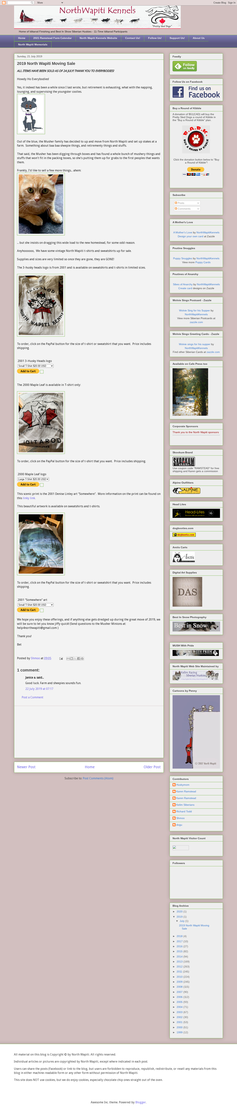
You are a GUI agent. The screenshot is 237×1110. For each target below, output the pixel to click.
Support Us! (177, 38)
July (182, 920)
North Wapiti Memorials (32, 44)
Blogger (140, 1102)
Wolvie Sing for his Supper (194, 310)
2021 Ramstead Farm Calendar (52, 38)
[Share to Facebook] (79, 658)
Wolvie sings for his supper (194, 344)
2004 (180, 1006)
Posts (180, 202)
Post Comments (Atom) (98, 778)
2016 (180, 946)
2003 (180, 1012)
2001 (180, 1022)
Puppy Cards (203, 262)
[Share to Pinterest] (82, 658)
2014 (180, 956)
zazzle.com (196, 322)
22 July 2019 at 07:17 (39, 689)
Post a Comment (32, 697)
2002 (180, 1017)
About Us (199, 38)
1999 (180, 1032)
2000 (180, 1027)
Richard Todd (184, 811)
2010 (180, 976)
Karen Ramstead (186, 791)
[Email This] (68, 658)
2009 (180, 981)
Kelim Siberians (185, 804)
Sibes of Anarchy (183, 284)
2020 (180, 911)
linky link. (29, 498)
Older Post (152, 767)
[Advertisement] (89, 732)
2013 (180, 961)
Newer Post (26, 767)
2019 (180, 916)
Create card (185, 288)
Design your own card (190, 236)
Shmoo (180, 818)
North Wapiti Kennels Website (98, 38)
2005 (180, 1001)
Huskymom (182, 784)
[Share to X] (75, 658)
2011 (180, 971)
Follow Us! (155, 38)
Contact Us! (132, 38)
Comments (184, 208)
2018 (180, 936)
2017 (180, 941)
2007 (180, 991)
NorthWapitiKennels (207, 232)
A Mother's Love (182, 232)
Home (21, 38)
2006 (180, 996)
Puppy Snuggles (182, 258)
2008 (180, 986)
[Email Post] (61, 658)
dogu (179, 824)
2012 (180, 966)
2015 (180, 951)
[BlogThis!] (72, 658)
